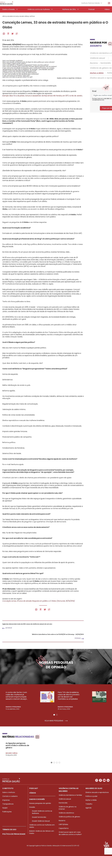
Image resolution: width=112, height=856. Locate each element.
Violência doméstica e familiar (70, 795)
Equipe (4, 808)
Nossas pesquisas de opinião (40, 803)
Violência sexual (97, 58)
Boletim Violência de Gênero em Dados (41, 832)
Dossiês (32, 807)
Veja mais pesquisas (54, 721)
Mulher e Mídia (97, 73)
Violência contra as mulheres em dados (42, 826)
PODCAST (33, 788)
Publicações (7, 812)
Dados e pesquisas (13, 707)
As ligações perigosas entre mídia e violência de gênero (17, 745)
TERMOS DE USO (9, 829)
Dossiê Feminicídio (39, 817)
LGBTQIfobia (63, 824)
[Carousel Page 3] (57, 762)
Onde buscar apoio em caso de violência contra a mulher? (70, 833)
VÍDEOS (32, 793)
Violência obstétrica (66, 813)
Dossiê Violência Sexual (41, 821)
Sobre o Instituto (8, 792)
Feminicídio (105, 63)
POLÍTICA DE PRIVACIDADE (13, 834)
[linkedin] (108, 780)
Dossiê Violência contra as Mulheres (42, 812)
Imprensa (6, 800)
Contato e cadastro (10, 796)
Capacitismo (64, 828)
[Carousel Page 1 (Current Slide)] (54, 715)
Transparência (7, 804)
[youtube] (104, 780)
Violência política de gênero (69, 817)
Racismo (94, 63)
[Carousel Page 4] (59, 762)
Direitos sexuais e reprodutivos (97, 792)
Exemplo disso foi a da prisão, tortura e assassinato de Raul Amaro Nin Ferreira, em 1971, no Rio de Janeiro (42, 96)
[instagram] (109, 3)
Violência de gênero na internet (67, 808)
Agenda (88, 808)
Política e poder (91, 796)
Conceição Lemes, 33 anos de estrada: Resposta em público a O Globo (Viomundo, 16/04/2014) (38, 601)
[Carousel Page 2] (57, 715)
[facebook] (100, 780)
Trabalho (89, 804)
